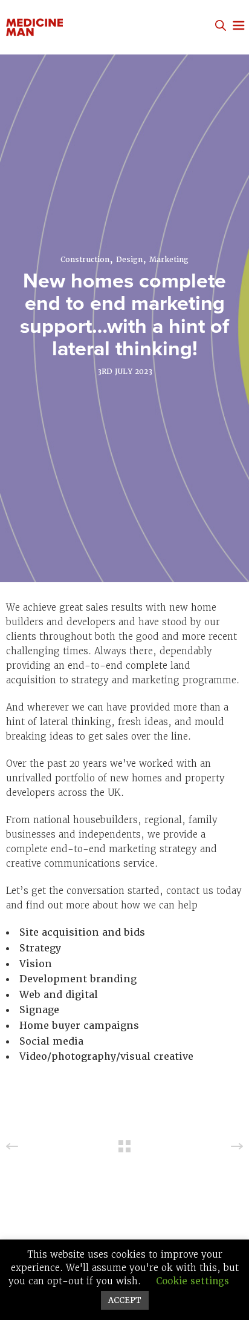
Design (129, 259)
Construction (84, 259)
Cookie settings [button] (192, 1281)
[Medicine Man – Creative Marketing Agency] (70, 27)
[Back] (124, 1146)
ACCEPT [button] (124, 1300)
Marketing (169, 259)
